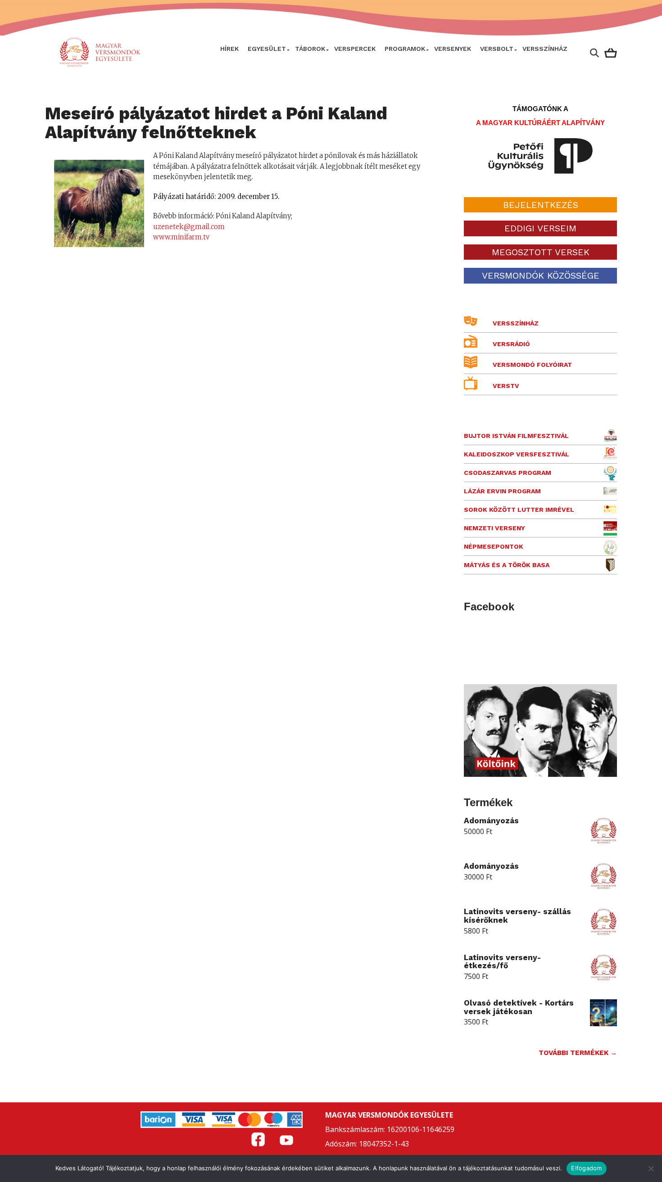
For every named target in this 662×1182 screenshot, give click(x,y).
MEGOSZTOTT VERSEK (540, 252)
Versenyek (452, 48)
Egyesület (267, 48)
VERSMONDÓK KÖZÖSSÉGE (540, 275)
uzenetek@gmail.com (189, 227)
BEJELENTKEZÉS (540, 204)
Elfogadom (586, 1168)
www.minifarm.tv (181, 237)
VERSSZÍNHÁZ (544, 48)
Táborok (310, 48)
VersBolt (496, 48)
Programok (405, 48)
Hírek (229, 48)
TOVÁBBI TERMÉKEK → (578, 1053)
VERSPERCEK (355, 48)
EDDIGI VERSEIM (540, 228)
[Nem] (650, 1168)
